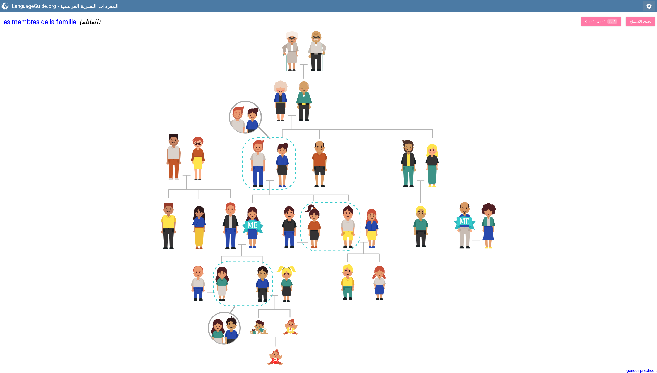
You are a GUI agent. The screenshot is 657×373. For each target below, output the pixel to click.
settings (649, 6)
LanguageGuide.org (34, 6)
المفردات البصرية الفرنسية (89, 6)
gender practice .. (641, 370)
